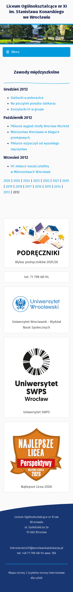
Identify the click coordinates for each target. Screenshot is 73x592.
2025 (16, 181)
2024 (26, 181)
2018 (19, 187)
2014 (57, 187)
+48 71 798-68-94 (33, 553)
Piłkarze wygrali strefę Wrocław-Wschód (40, 126)
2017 (28, 187)
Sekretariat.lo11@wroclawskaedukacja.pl (36, 548)
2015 (48, 187)
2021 (56, 181)
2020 (65, 181)
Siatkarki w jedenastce (27, 98)
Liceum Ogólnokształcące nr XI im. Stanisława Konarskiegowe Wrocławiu (36, 12)
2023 (36, 181)
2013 (7, 192)
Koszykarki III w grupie (27, 109)
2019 (9, 187)
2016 (38, 187)
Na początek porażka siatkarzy (33, 103)
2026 (7, 181)
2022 (46, 181)
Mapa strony (17, 572)
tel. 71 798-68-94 (36, 277)
